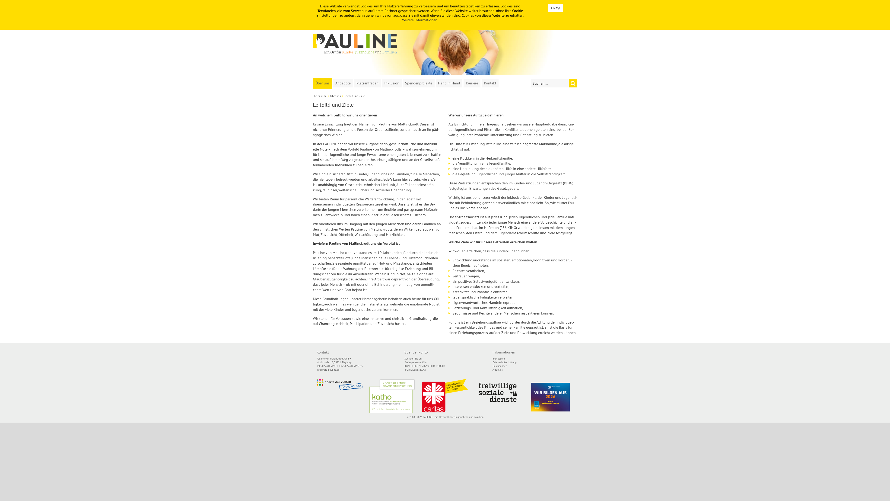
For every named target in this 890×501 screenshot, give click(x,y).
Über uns (322, 83)
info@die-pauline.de (328, 369)
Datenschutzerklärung (505, 362)
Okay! (555, 8)
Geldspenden (500, 366)
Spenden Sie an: (413, 358)
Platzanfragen (367, 83)
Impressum (499, 358)
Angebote (343, 83)
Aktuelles (498, 369)
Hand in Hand (449, 83)
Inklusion (391, 83)
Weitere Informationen (419, 20)
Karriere (472, 83)
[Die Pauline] (355, 44)
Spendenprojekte (418, 83)
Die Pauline (320, 96)
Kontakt (490, 83)
